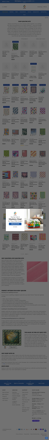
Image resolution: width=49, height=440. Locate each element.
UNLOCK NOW (15, 224)
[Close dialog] (42, 210)
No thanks (15, 226)
